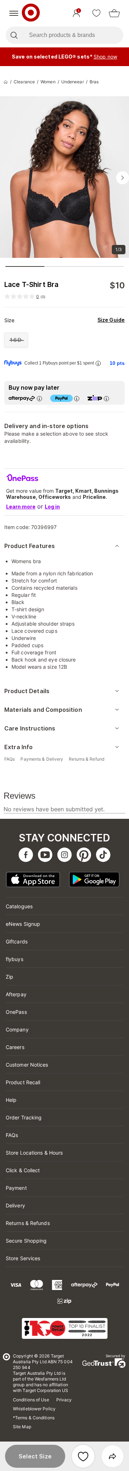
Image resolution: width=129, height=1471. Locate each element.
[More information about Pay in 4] (76, 398)
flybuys (14, 959)
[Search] (14, 35)
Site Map (22, 1426)
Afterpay (16, 994)
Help (11, 1100)
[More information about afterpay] (39, 398)
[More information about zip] (106, 398)
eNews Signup (23, 924)
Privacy (64, 1399)
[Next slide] (122, 177)
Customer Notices (27, 1065)
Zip (9, 977)
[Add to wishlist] (83, 1456)
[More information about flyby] (97, 363)
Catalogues (19, 906)
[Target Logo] (31, 13)
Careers (15, 1047)
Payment (16, 1188)
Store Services (23, 1258)
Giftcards (17, 941)
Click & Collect (23, 1170)
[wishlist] (96, 13)
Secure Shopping (26, 1241)
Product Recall (23, 1082)
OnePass (16, 1012)
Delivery (15, 1205)
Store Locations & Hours (34, 1153)
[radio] (16, 340)
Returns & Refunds (28, 1223)
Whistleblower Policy (34, 1408)
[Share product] (112, 1456)
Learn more (20, 507)
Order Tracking (24, 1117)
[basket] (114, 13)
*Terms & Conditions (33, 1417)
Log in (52, 507)
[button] (35, 1456)
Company (17, 1029)
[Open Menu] (13, 13)
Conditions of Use (31, 1399)
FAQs (12, 1135)
